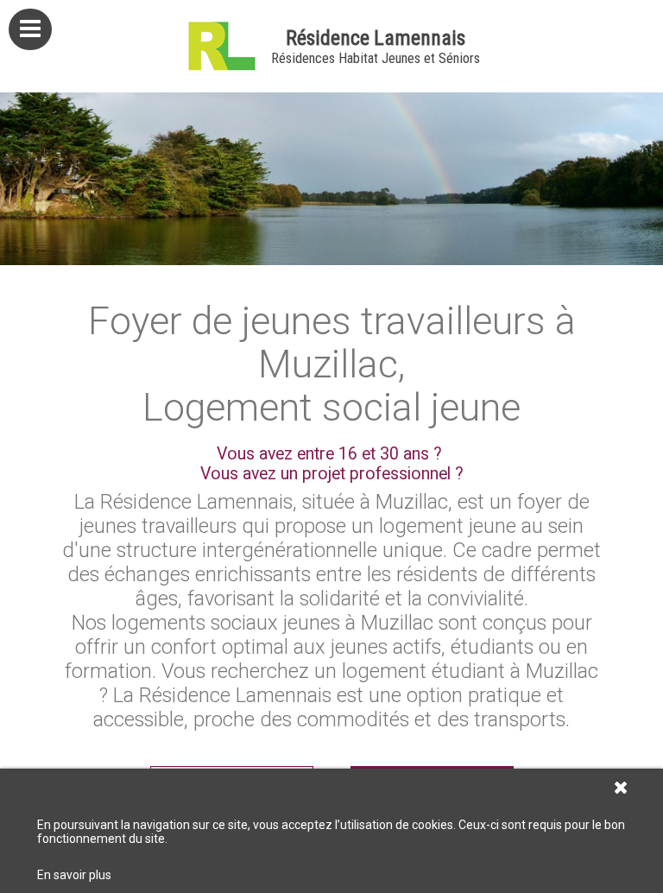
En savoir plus (74, 875)
